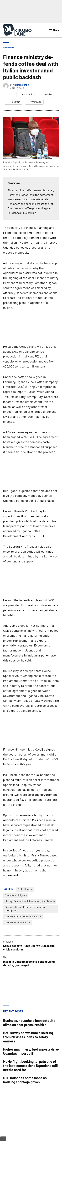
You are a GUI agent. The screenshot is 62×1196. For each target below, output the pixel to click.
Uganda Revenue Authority (17, 922)
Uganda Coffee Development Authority (23, 916)
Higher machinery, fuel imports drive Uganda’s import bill (31, 1051)
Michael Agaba (21, 85)
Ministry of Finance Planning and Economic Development (25, 909)
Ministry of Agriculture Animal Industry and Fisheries (30, 901)
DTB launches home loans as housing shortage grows (25, 1080)
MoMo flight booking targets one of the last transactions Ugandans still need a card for (30, 1065)
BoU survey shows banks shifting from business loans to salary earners (28, 1037)
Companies (8, 47)
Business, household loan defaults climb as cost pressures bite (29, 1022)
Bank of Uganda (25, 889)
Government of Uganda (16, 895)
